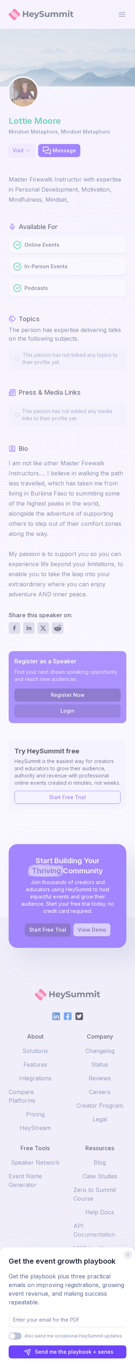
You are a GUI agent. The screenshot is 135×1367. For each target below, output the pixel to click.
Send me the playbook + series (74, 1352)
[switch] (15, 1336)
